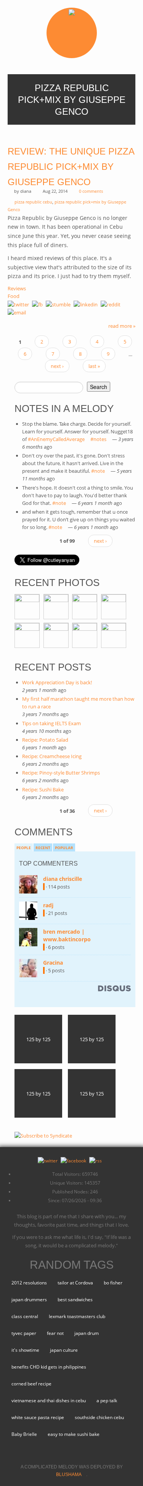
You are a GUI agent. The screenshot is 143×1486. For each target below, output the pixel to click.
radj (50, 905)
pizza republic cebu (33, 202)
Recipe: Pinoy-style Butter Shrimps (61, 772)
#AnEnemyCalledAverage (58, 439)
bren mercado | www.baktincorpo (69, 935)
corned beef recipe (31, 1383)
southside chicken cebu (99, 1417)
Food (13, 296)
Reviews (17, 288)
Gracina (55, 962)
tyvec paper (23, 1333)
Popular (64, 847)
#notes (100, 439)
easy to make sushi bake (74, 1434)
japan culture (64, 1350)
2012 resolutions (29, 1282)
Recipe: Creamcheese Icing (52, 756)
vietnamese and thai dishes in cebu (48, 1400)
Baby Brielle (24, 1434)
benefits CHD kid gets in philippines (48, 1367)
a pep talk (106, 1400)
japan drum (86, 1333)
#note (100, 470)
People (23, 847)
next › (57, 366)
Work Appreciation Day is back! (57, 682)
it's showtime (25, 1350)
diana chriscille (65, 878)
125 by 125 (38, 1039)
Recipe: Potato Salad (45, 739)
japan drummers (29, 1299)
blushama (71, 1474)
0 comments (91, 191)
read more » (121, 325)
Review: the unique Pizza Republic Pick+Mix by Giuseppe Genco (71, 166)
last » (94, 366)
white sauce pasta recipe (37, 1417)
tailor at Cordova (75, 1282)
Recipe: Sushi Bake (43, 789)
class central (24, 1316)
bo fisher (113, 1282)
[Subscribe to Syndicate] (43, 1134)
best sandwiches (75, 1299)
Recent (42, 847)
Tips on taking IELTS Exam (51, 723)
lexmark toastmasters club (77, 1316)
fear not (55, 1333)
